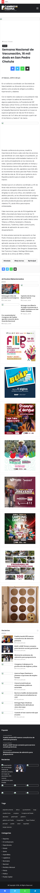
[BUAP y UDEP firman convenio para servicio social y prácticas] (7, 649)
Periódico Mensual (9, 867)
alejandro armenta (8, 809)
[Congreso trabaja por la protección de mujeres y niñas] (7, 667)
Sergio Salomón (7, 827)
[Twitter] (7, 269)
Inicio (5, 41)
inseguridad (20, 820)
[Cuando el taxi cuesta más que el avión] (7, 715)
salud (18, 823)
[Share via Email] (15, 269)
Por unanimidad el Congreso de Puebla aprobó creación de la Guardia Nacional (10, 318)
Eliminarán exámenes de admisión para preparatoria (21, 2)
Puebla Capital (7, 877)
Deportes (6, 839)
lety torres (19, 261)
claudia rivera (6, 813)
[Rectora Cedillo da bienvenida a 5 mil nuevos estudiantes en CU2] (7, 696)
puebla (12, 823)
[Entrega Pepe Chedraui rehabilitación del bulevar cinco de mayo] (7, 705)
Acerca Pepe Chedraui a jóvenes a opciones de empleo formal (25, 675)
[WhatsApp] (11, 269)
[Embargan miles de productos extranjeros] (10, 289)
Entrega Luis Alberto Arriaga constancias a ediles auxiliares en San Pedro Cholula (29, 308)
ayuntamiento (26, 809)
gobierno (23, 816)
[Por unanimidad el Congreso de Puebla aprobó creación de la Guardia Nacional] (10, 308)
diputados (5, 816)
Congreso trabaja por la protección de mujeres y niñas (25, 665)
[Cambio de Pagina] (10, 8)
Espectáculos (7, 845)
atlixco (18, 809)
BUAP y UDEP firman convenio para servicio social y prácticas (26, 647)
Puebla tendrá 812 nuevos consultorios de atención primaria (24, 638)
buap (34, 809)
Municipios (6, 861)
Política (5, 873)
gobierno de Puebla (8, 820)
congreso (16, 813)
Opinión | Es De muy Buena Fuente (28, 297)
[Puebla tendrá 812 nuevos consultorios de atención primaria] (7, 639)
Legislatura (6, 858)
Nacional (6, 864)
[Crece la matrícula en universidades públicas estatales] (7, 686)
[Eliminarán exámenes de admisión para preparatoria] (7, 658)
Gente (5, 851)
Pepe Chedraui (30, 820)
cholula (7, 261)
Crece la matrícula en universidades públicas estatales (23, 685)
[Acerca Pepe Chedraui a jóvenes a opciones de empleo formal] (7, 676)
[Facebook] (3, 269)
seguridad (26, 823)
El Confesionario (8, 842)
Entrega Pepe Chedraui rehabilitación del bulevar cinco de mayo (24, 705)
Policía (5, 870)
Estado (10, 41)
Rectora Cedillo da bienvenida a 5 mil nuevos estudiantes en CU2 (25, 695)
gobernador (14, 816)
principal (32, 261)
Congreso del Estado (27, 813)
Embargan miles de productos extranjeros (10, 297)
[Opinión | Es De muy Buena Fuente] (29, 289)
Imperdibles (6, 854)
